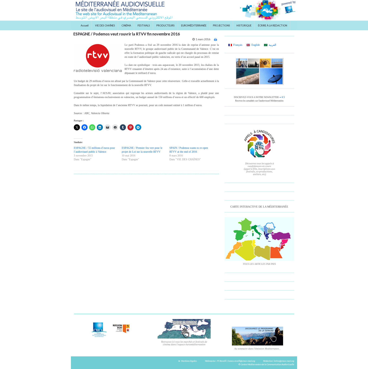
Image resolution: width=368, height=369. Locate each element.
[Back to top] (359, 360)
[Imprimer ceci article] (215, 39)
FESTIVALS (144, 25)
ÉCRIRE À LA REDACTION (272, 25)
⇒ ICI (282, 97)
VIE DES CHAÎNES (105, 25)
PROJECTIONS (221, 25)
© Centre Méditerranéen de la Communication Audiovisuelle (266, 364)
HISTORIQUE (244, 25)
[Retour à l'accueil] (184, 10)
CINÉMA (126, 25)
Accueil (85, 25)
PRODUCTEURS (165, 25)
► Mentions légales (187, 360)
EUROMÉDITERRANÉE (193, 25)
